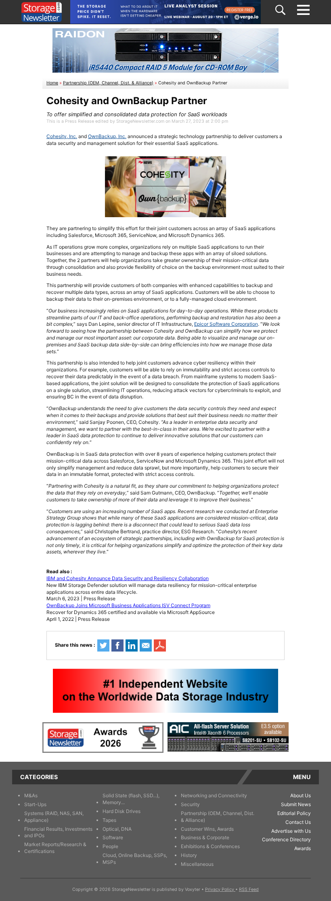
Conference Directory (286, 839)
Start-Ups (35, 804)
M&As (31, 795)
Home (52, 83)
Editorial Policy (294, 813)
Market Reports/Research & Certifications (55, 847)
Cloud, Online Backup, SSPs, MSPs (135, 858)
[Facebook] (117, 645)
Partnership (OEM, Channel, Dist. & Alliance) (108, 83)
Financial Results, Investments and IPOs (58, 832)
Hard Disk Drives (121, 811)
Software (113, 837)
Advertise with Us (291, 831)
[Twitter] (103, 645)
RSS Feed (249, 889)
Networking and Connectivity (214, 795)
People (110, 846)
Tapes (109, 820)
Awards (302, 848)
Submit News (296, 804)
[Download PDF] (160, 645)
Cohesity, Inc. (61, 136)
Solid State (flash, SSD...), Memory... (131, 798)
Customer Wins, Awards (207, 829)
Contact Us (298, 822)
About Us (300, 795)
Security (190, 804)
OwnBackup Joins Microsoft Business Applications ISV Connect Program (128, 605)
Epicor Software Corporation (226, 324)
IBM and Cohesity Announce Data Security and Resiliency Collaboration (127, 578)
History (189, 855)
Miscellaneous (197, 864)
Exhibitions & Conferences (210, 846)
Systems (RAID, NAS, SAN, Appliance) (54, 816)
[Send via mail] (146, 645)
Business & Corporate (205, 837)
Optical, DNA (117, 829)
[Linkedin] (132, 645)
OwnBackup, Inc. (107, 136)
